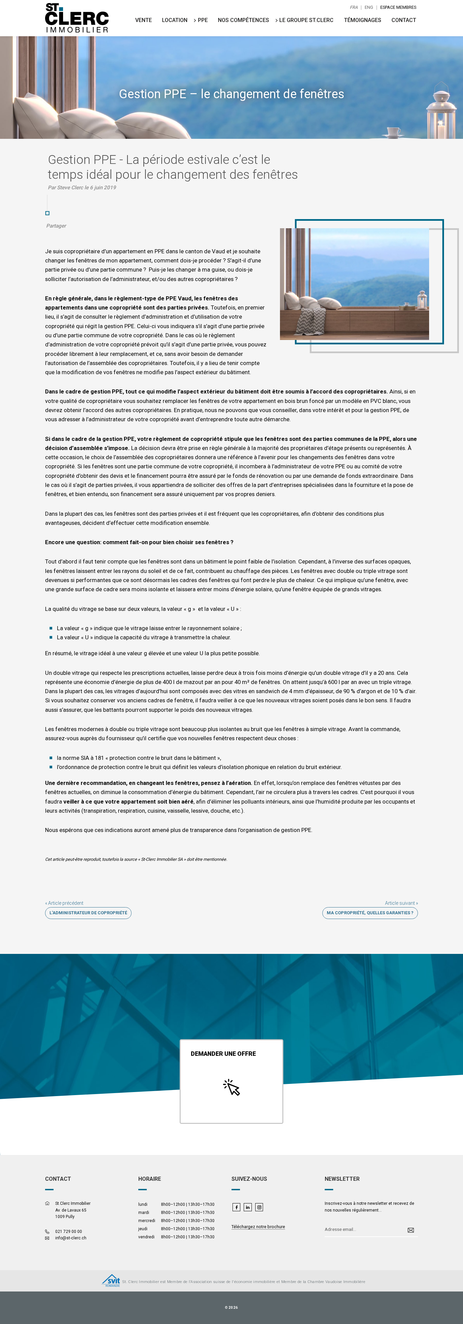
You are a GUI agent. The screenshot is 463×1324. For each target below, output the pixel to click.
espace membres (398, 7)
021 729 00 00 (68, 1231)
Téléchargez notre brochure (258, 1226)
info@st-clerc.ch (70, 1238)
